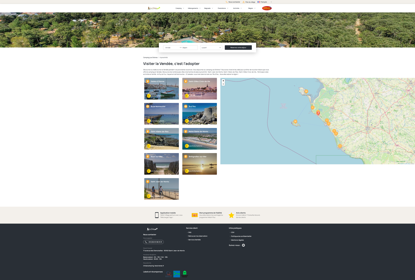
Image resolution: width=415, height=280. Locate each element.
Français (264, 2)
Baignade (207, 8)
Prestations (222, 8)
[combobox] (211, 47)
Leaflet (401, 163)
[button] (340, 146)
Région (250, 8)
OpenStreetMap (407, 163)
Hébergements (193, 8)
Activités (236, 8)
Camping (179, 8)
